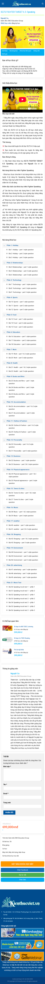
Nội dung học (14, 51)
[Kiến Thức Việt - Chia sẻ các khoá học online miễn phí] (22, 3)
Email (5, 794)
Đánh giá (4, 54)
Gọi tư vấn (22, 875)
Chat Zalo (22, 880)
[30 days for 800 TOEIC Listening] (7, 628)
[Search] (42, 4)
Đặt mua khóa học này (22, 864)
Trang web (7, 803)
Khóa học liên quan (25, 51)
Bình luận (7, 766)
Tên (5, 784)
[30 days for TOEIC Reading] (7, 639)
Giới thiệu (4, 51)
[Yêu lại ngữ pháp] (7, 651)
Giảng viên (36, 51)
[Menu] (3, 3)
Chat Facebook (22, 870)
